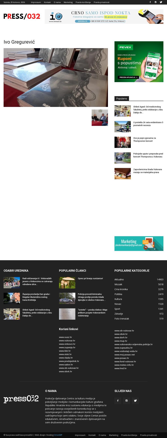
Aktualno (119, 279)
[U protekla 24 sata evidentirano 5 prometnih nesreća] (122, 126)
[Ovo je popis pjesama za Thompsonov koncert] (122, 142)
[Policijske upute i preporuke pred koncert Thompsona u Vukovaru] (122, 158)
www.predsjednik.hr (69, 361)
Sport (117, 308)
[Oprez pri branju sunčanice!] (67, 282)
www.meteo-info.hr (124, 365)
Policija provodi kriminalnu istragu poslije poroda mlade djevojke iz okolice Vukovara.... (92, 297)
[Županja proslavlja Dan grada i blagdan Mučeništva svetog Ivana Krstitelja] (12, 298)
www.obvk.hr (65, 371)
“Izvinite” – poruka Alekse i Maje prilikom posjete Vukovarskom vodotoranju (92, 313)
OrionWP (58, 435)
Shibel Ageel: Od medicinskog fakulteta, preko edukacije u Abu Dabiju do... (148, 110)
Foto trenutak (121, 318)
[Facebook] (150, 2)
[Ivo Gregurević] (56, 106)
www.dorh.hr (120, 337)
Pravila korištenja (83, 2)
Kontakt (47, 2)
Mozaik (118, 284)
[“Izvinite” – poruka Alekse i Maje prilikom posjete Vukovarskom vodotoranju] (67, 314)
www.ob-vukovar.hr (69, 368)
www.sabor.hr (66, 364)
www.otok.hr (65, 354)
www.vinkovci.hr (67, 344)
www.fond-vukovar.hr (125, 361)
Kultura (118, 299)
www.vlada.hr (66, 357)
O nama (57, 2)
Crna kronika (121, 289)
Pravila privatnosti (101, 2)
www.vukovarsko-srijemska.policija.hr (133, 344)
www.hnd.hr (120, 368)
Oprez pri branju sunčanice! (90, 278)
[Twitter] (161, 2)
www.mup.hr (120, 341)
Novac (117, 303)
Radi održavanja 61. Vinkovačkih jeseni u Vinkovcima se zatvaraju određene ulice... (38, 281)
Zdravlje (118, 313)
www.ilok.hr (65, 351)
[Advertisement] (138, 207)
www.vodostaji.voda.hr (125, 351)
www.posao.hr (121, 358)
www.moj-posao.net (124, 354)
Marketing (68, 2)
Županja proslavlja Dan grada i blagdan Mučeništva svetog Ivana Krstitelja (36, 297)
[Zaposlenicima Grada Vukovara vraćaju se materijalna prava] (122, 173)
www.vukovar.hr (67, 340)
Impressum (36, 2)
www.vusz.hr (65, 337)
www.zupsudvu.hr (123, 347)
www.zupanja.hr (67, 347)
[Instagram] (155, 2)
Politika (118, 294)
